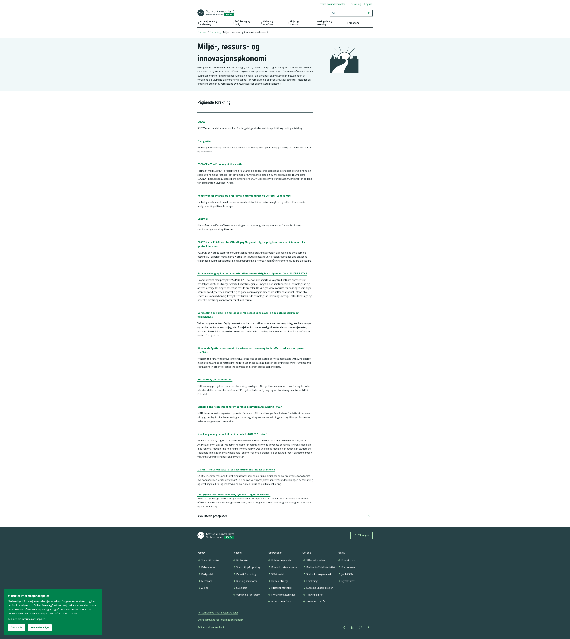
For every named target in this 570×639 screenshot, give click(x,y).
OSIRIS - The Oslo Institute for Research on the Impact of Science (236, 469)
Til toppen (363, 535)
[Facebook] (344, 627)
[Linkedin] (352, 627)
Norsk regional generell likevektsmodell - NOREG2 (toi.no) (232, 434)
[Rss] (369, 627)
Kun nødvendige (40, 627)
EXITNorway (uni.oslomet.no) (215, 379)
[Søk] (369, 13)
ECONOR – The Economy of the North (220, 164)
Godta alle (16, 627)
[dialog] (53, 612)
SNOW (201, 121)
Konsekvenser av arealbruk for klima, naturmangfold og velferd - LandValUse (244, 195)
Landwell (203, 218)
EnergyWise (204, 141)
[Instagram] (361, 627)
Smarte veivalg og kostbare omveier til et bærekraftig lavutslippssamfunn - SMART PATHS (252, 273)
